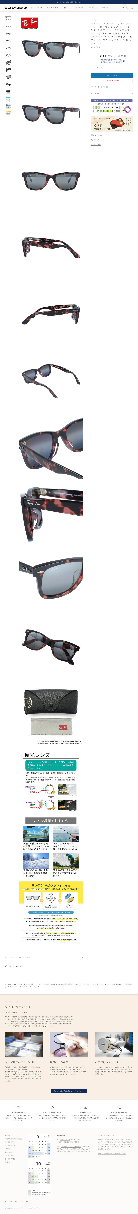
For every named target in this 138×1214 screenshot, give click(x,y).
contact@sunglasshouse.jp (71, 1147)
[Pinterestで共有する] (104, 87)
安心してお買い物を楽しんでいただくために (69, 1091)
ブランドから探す (37, 8)
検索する (8, 1135)
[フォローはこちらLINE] (27, 1202)
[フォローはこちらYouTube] (16, 1202)
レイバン (94, 20)
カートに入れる (111, 76)
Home (7, 984)
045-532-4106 (65, 1140)
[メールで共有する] (107, 87)
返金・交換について (11, 1145)
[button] (124, 61)
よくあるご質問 (96, 145)
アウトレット (66, 8)
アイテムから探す (52, 8)
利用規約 (8, 1149)
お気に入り (105, 8)
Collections (17, 984)
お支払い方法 (9, 1156)
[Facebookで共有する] (98, 87)
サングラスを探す (29, 984)
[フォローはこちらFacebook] (6, 1202)
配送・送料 (8, 1152)
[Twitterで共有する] (101, 87)
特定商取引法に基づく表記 (13, 1139)
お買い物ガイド (80, 8)
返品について (95, 140)
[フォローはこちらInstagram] (11, 1202)
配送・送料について (97, 135)
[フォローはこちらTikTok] (22, 1202)
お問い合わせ (93, 8)
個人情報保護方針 (10, 1142)
